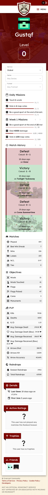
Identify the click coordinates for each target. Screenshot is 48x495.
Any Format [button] (12, 87)
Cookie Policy (34, 481)
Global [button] (10, 70)
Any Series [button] (12, 78)
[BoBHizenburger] (10, 467)
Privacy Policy (22, 481)
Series (9, 75)
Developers (6, 483)
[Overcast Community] (24, 9)
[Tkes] (16, 467)
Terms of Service (8, 481)
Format (9, 84)
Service (9, 67)
